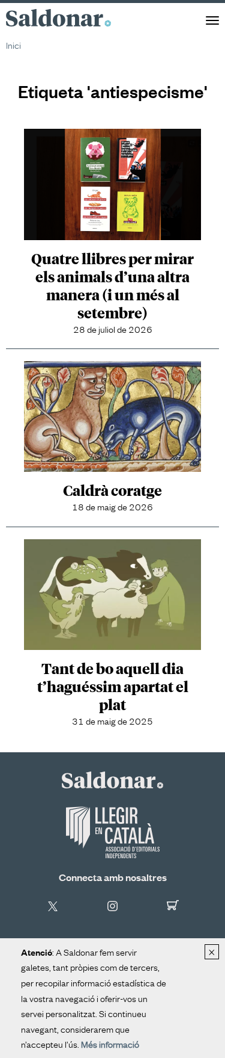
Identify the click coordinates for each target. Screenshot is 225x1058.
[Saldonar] (112, 779)
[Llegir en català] (112, 832)
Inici (13, 44)
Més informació (110, 1043)
